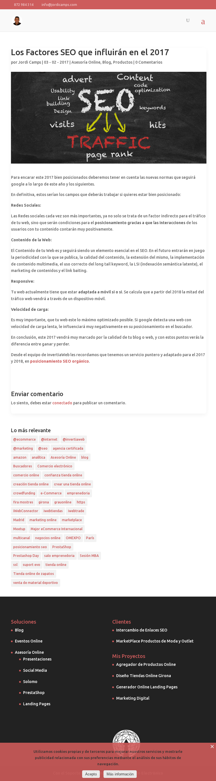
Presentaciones (37, 659)
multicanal (21, 538)
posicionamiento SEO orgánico (59, 361)
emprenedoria (78, 493)
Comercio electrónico (54, 466)
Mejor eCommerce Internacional (56, 529)
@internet (49, 439)
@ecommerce (24, 439)
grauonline (62, 502)
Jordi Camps (29, 62)
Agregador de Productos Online (146, 664)
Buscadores (22, 466)
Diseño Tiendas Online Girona (143, 675)
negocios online (47, 538)
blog (84, 457)
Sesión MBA (89, 555)
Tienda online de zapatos (33, 573)
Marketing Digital (132, 698)
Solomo (30, 681)
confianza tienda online (63, 475)
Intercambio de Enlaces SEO (141, 630)
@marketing (23, 448)
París (90, 538)
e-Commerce (51, 493)
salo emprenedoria (59, 555)
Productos (122, 62)
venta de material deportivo (35, 582)
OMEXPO (73, 538)
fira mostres (23, 502)
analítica (38, 457)
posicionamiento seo (30, 547)
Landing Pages (36, 704)
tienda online (56, 564)
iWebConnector (25, 511)
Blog (106, 62)
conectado (62, 403)
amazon (19, 457)
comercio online (26, 475)
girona (44, 502)
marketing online (43, 520)
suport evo (31, 564)
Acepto (91, 774)
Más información (120, 774)
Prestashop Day (26, 555)
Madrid (18, 520)
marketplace (72, 520)
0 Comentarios (148, 62)
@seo (43, 448)
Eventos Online (28, 641)
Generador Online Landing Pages (146, 687)
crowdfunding (24, 493)
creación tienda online (31, 484)
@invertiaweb (74, 439)
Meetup (19, 529)
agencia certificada (68, 448)
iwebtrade (76, 511)
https (81, 502)
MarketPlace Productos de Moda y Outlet (155, 641)
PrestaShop (61, 547)
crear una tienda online (72, 484)
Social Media (35, 670)
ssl (15, 564)
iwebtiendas (53, 511)
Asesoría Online (85, 62)
